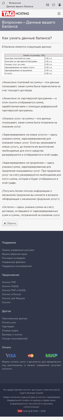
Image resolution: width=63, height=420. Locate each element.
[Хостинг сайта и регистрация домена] (15, 13)
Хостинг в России (11, 294)
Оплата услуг (9, 322)
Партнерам (8, 326)
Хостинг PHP (9, 282)
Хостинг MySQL (10, 286)
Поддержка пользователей (17, 266)
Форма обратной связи (14, 254)
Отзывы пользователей (15, 339)
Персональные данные (14, 318)
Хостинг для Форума (13, 298)
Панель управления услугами (18, 250)
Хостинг (6, 302)
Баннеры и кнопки (12, 334)
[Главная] (3, 3)
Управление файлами (14, 262)
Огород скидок (10, 330)
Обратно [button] (11, 223)
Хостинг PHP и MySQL (14, 290)
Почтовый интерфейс (13, 258)
